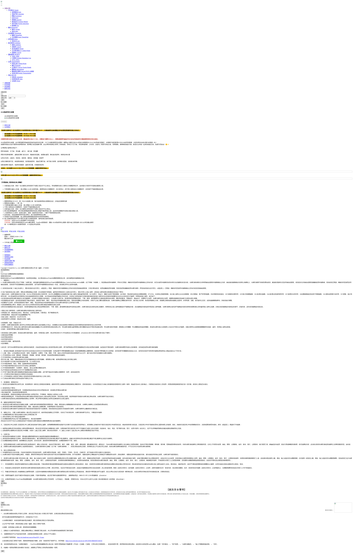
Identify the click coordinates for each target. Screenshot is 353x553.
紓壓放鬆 (13, 39)
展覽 (16, 45)
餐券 (16, 29)
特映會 (17, 77)
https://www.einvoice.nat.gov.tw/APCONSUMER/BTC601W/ (84, 541)
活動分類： (4, 98)
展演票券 (14, 43)
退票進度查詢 (8, 262)
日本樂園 (20, 37)
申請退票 (7, 259)
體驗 (17, 16)
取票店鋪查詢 (8, 264)
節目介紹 (7, 125)
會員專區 (7, 86)
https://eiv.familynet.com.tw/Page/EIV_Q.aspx (30, 537)
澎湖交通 (21, 73)
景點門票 (18, 14)
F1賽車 (21, 58)
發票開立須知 (8, 257)
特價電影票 (17, 79)
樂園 (17, 35)
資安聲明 (7, 251)
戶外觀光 (13, 10)
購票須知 (7, 88)
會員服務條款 (8, 249)
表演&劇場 (18, 48)
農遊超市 (20, 21)
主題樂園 (14, 33)
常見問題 (7, 85)
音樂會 (16, 52)
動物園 (15, 25)
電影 (12, 75)
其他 (15, 31)
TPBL (15, 56)
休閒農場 (16, 12)
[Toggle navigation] (1, 5)
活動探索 (7, 83)
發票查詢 (7, 255)
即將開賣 (3, 121)
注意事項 (7, 127)
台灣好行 (21, 67)
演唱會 (16, 47)
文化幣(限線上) (21, 50)
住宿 (15, 18)
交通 (14, 61)
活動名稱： (4, 96)
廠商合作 (7, 247)
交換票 (16, 81)
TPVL (16, 60)
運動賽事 (14, 54)
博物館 (16, 20)
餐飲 (13, 27)
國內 (16, 65)
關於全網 (7, 246)
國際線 (18, 69)
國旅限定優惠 (23, 71)
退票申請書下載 (9, 260)
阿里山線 (19, 63)
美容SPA (16, 41)
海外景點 (20, 23)
